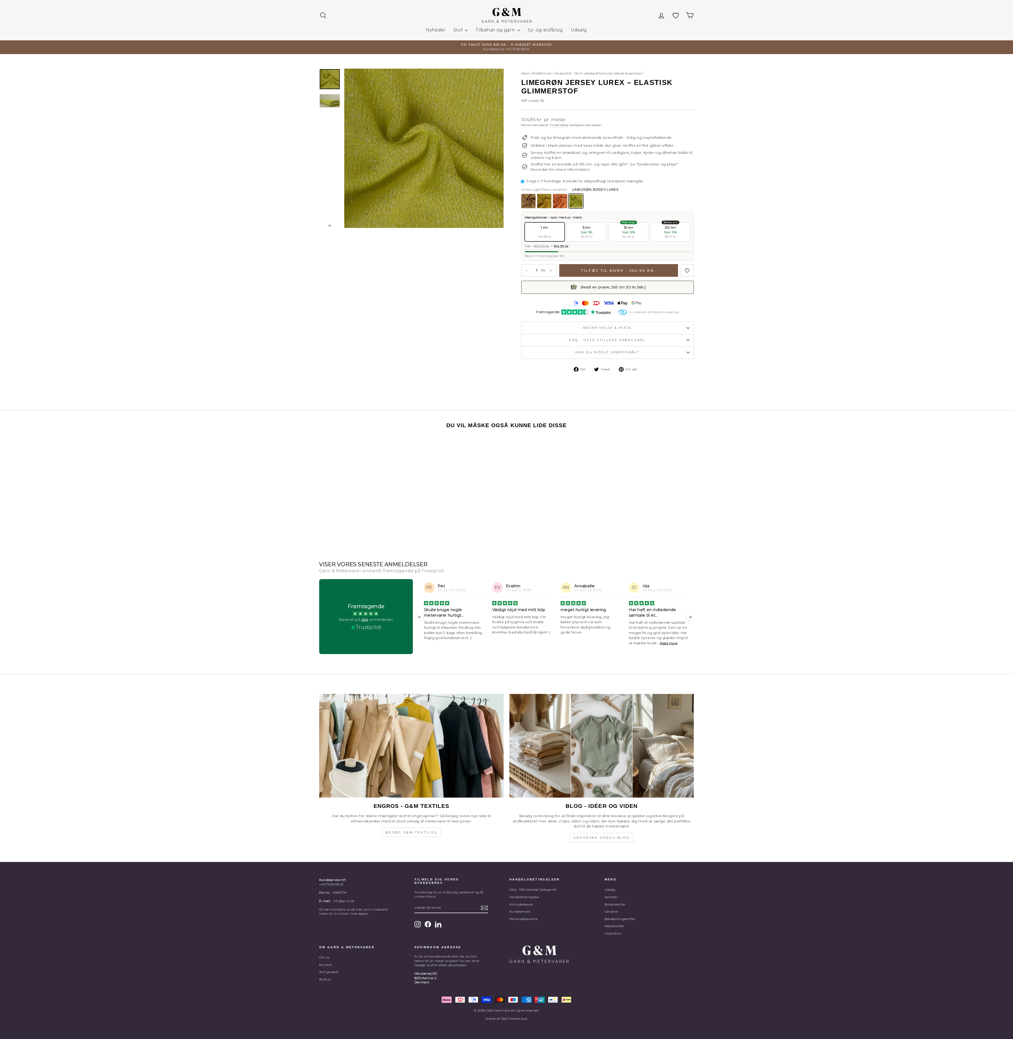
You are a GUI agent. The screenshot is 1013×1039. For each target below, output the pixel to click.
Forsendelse (559, 125)
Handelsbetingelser (524, 897)
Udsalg (579, 29)
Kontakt (325, 965)
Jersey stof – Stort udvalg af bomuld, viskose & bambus (598, 73)
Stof (458, 29)
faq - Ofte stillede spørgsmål (607, 340)
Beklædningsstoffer (620, 919)
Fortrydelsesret (521, 904)
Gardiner (612, 911)
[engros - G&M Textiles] (411, 746)
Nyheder (435, 29)
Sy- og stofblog (545, 29)
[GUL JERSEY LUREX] (544, 201)
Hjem (525, 73)
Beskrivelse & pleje (607, 328)
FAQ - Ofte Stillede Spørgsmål (532, 890)
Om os (324, 957)
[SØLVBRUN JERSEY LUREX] (528, 201)
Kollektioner (542, 73)
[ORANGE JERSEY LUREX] (560, 201)
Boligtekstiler (615, 904)
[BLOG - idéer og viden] (601, 746)
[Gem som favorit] (687, 270)
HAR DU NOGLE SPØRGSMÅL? (607, 352)
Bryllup (325, 979)
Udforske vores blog (601, 838)
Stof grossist (329, 972)
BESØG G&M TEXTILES (411, 832)
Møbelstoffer (614, 926)
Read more (600, 643)
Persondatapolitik (523, 919)
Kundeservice (519, 911)
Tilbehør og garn (496, 29)
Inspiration (613, 933)
